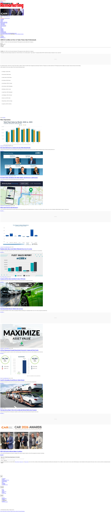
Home (1, 37)
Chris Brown (6, 145)
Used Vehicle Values (3, 31)
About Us (3, 497)
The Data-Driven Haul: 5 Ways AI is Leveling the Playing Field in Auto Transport (18, 410)
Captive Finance (2, 23)
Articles (3, 33)
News (1, 33)
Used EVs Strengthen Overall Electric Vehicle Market (12, 380)
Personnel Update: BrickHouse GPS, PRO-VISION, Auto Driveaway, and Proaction (19, 177)
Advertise (3, 499)
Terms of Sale (10, 511)
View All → (2, 455)
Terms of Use (6, 511)
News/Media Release (7, 205)
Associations (2, 19)
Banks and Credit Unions (3, 22)
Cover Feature (4, 0)
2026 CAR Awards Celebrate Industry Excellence (11, 451)
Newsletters (2, 2)
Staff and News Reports (7, 175)
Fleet (1, 27)
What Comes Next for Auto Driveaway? (9, 207)
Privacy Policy (2, 511)
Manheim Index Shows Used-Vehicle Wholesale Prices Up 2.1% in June (16, 248)
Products (11, 33)
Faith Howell (6, 449)
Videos (5, 33)
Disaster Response (2, 25)
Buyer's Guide (15, 33)
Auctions (7, 0)
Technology (2, 30)
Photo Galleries (8, 33)
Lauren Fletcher (6, 348)
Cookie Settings (4, 500)
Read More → (2, 210)
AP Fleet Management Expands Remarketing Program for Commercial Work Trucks (19, 350)
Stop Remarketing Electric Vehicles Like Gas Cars (11, 308)
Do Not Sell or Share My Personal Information (18, 511)
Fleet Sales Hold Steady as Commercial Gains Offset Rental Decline (15, 147)
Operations (9, 0)
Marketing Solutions (5, 501)
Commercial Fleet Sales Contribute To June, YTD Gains (12, 278)
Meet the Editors (4, 498)
